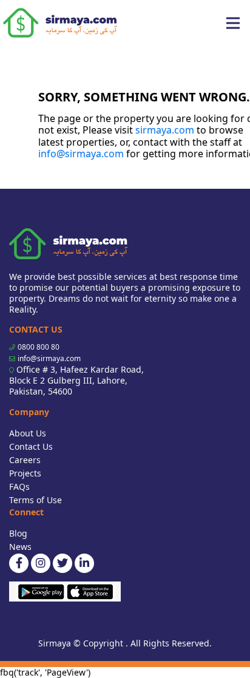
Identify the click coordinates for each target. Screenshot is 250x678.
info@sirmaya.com (81, 153)
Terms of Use (35, 500)
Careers (25, 460)
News (20, 546)
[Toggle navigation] (233, 23)
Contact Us (31, 446)
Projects (25, 473)
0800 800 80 (38, 347)
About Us (27, 433)
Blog (18, 533)
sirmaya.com (164, 130)
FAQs (19, 486)
